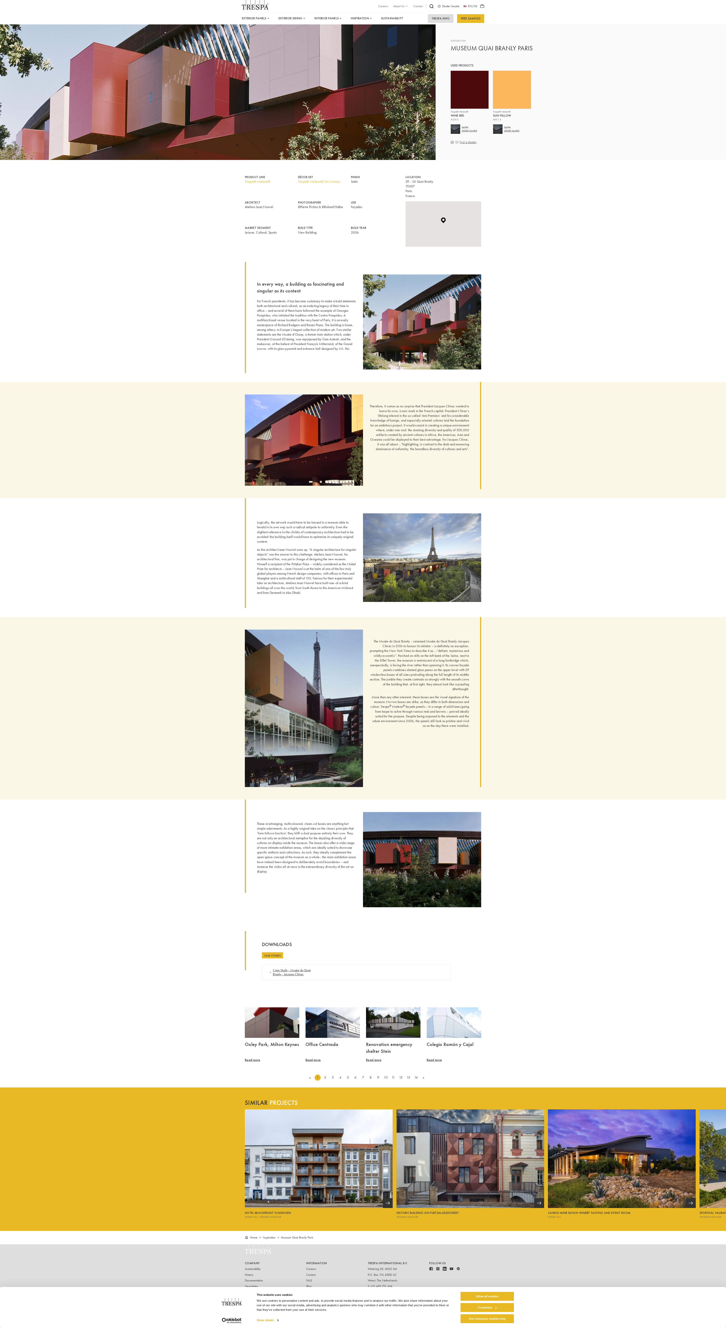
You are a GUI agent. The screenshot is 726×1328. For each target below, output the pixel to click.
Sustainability (252, 1269)
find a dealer (468, 142)
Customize (485, 1307)
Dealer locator (451, 6)
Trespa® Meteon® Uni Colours (319, 181)
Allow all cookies (487, 1296)
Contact (311, 1275)
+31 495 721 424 (381, 1286)
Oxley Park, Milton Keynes (272, 1044)
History (249, 1275)
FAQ (309, 1280)
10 (386, 1077)
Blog (309, 1286)
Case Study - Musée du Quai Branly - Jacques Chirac (292, 972)
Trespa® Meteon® (257, 181)
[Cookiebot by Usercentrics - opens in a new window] (231, 1320)
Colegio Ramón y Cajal (450, 1044)
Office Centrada (322, 1044)
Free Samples (470, 18)
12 (401, 1077)
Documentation (254, 1280)
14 (416, 1077)
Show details (265, 1320)
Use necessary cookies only (487, 1318)
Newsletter (251, 1286)
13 (408, 1077)
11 (393, 1077)
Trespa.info (441, 18)
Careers (311, 1269)
